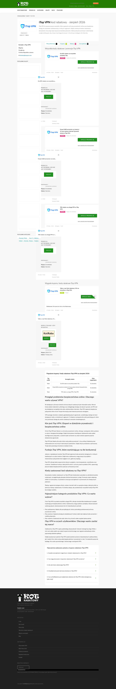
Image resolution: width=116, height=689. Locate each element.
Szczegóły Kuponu (51, 108)
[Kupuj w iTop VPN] (28, 26)
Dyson (87, 6)
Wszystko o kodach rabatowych (26, 630)
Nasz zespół (21, 624)
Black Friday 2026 (23, 648)
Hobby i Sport (21, 241)
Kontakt (20, 657)
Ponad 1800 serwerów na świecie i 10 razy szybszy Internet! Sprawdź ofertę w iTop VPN (69, 131)
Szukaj (96, 3)
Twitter (57, 123)
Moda (25, 238)
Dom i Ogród (31, 238)
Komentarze (94, 72)
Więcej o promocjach (23, 633)
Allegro (90, 6)
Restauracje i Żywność (31, 241)
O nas (20, 621)
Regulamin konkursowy (24, 654)
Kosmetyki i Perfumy (26, 241)
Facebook (54, 123)
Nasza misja (21, 627)
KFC (93, 6)
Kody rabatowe (22, 10)
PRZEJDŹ (48, 96)
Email (62, 72)
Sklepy (48, 10)
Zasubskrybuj (21, 669)
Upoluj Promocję (87, 62)
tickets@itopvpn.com (26, 55)
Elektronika (36, 238)
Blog (53, 10)
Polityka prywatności (23, 651)
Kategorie (40, 10)
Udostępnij (57, 72)
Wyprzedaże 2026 (23, 645)
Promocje (32, 10)
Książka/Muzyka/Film (36, 241)
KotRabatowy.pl (26, 683)
